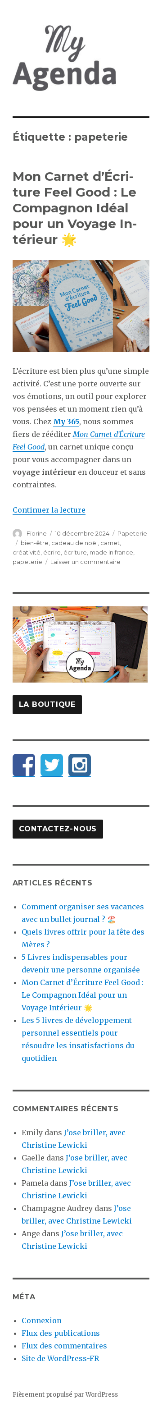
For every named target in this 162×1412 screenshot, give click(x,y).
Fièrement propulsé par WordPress (65, 1394)
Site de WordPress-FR (60, 1358)
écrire (52, 552)
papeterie (27, 561)
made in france (111, 552)
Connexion (42, 1320)
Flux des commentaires (64, 1345)
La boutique (47, 704)
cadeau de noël (74, 542)
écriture (75, 552)
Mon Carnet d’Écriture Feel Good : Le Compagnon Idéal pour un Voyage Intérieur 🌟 (75, 208)
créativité (26, 552)
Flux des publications (61, 1333)
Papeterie (132, 533)
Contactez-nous (58, 829)
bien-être (35, 542)
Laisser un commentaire (85, 561)
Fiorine (37, 533)
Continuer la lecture (49, 509)
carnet (110, 542)
